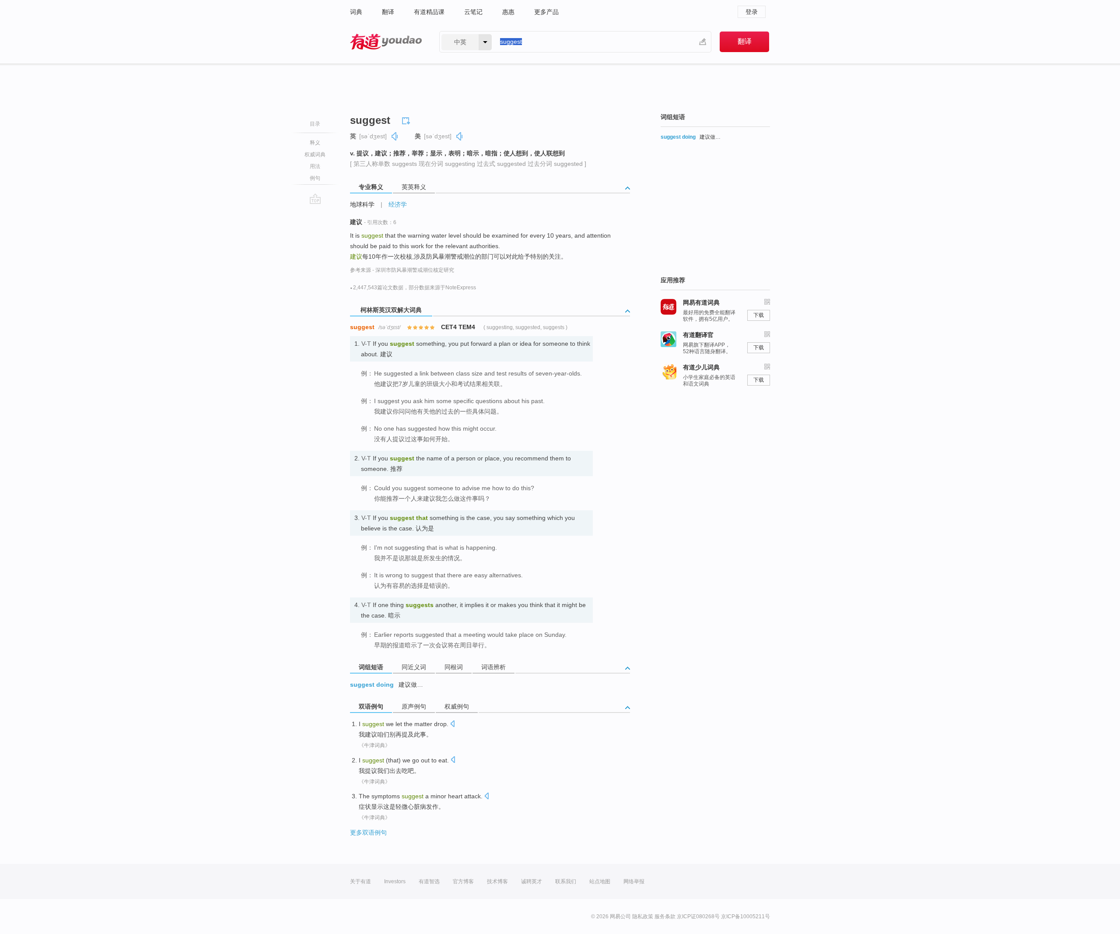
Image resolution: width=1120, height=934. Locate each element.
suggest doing (372, 684)
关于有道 (360, 881)
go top (315, 198)
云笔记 (473, 11)
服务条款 (665, 916)
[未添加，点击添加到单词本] (407, 119)
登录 (752, 11)
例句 (315, 178)
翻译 (388, 11)
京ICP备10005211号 (745, 916)
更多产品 (546, 11)
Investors (395, 881)
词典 (356, 11)
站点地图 (599, 881)
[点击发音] (452, 724)
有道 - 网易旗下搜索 (386, 42)
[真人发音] (395, 136)
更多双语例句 (368, 832)
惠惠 (508, 11)
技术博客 (497, 881)
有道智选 (429, 881)
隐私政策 (642, 916)
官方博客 (463, 881)
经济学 (397, 204)
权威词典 (315, 154)
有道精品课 (429, 11)
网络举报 (633, 881)
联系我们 (565, 881)
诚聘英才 (531, 881)
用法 (315, 166)
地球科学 (362, 204)
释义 (315, 143)
